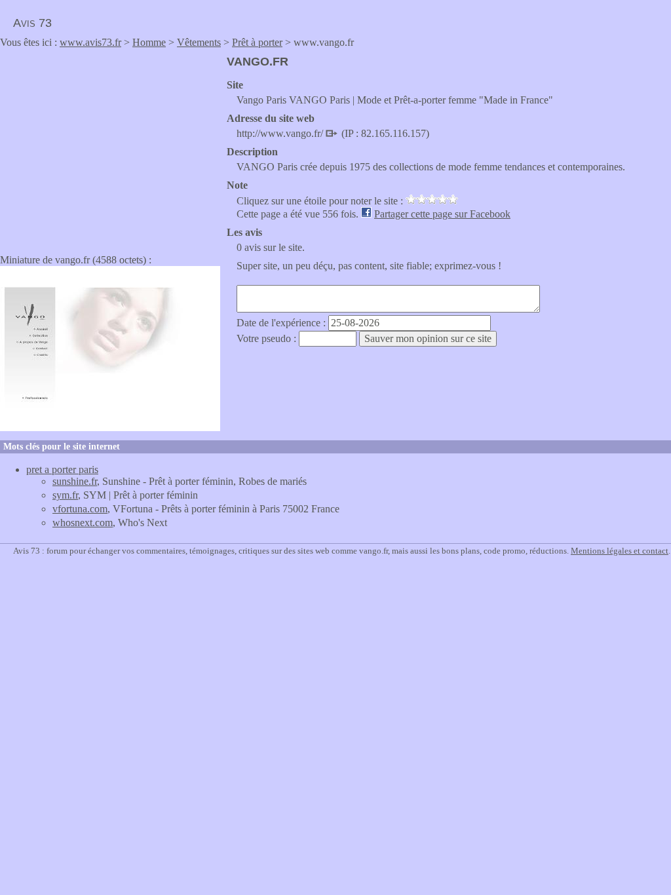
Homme (149, 42)
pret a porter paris (62, 469)
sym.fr (65, 495)
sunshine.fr (74, 481)
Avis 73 (32, 22)
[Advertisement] (110, 146)
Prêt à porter (257, 42)
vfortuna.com (79, 508)
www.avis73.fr (90, 42)
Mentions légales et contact (619, 551)
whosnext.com (82, 522)
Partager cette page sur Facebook (442, 213)
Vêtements (199, 42)
